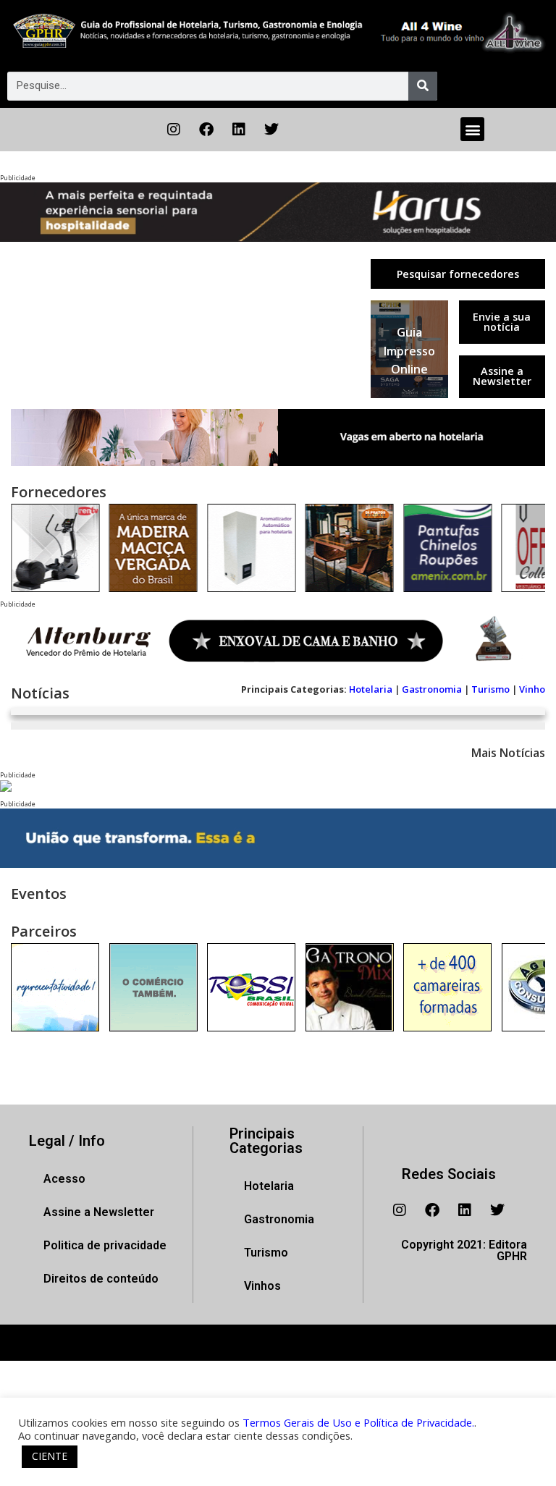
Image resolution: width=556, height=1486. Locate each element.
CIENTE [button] (49, 1456)
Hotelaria (370, 689)
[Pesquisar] (422, 86)
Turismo (490, 689)
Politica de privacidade (105, 1245)
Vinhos (262, 1286)
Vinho (532, 689)
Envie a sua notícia (502, 322)
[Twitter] (271, 129)
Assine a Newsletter (502, 376)
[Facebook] (206, 129)
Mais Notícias (508, 753)
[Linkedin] (238, 129)
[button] (472, 129)
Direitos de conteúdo (101, 1279)
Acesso (64, 1179)
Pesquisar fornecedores (458, 274)
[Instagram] (173, 129)
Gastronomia (432, 689)
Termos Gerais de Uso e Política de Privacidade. (358, 1422)
